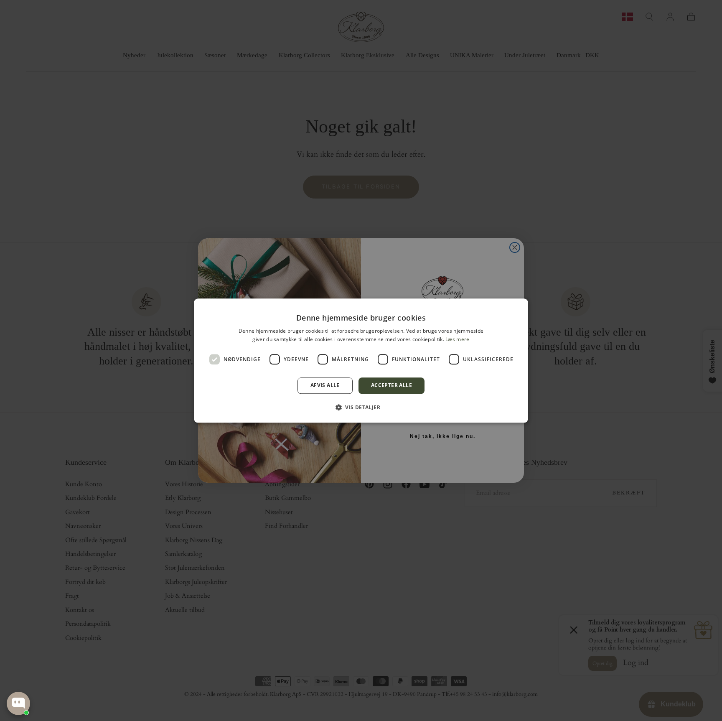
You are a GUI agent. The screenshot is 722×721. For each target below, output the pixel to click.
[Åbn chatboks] (18, 703)
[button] (361, 407)
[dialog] (361, 360)
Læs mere (457, 339)
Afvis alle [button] (325, 385)
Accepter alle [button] (391, 385)
